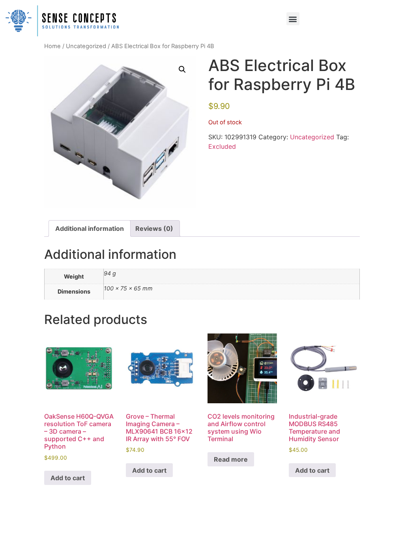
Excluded (222, 146)
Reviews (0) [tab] (154, 228)
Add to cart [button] (67, 478)
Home (52, 46)
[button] (292, 18)
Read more (231, 459)
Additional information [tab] (89, 228)
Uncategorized (86, 46)
